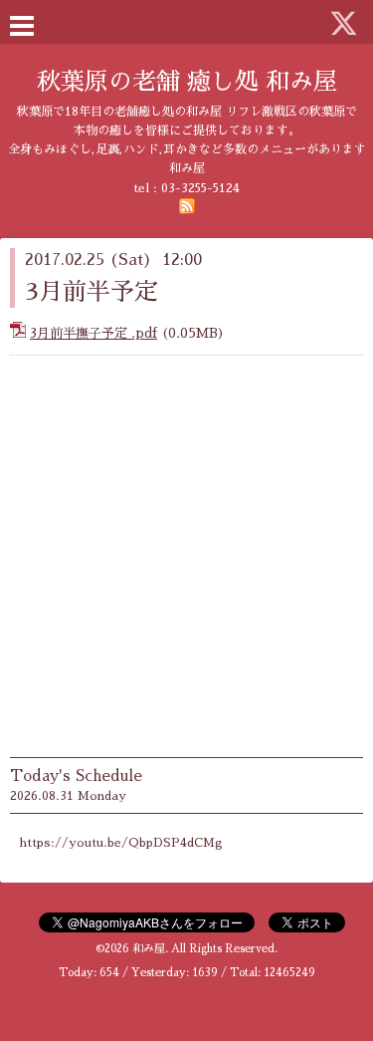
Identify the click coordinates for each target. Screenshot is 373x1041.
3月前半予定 (91, 292)
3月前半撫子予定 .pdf (93, 333)
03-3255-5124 (200, 188)
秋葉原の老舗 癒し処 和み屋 (187, 82)
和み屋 (148, 948)
